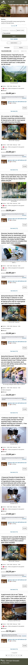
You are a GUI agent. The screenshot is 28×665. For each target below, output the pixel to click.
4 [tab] (16, 81)
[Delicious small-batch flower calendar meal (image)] (14, 132)
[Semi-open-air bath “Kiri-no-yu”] (14, 612)
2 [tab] (12, 81)
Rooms (21, 47)
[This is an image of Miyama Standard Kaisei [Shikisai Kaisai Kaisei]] (14, 375)
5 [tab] (18, 81)
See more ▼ (14, 25)
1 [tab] (10, 81)
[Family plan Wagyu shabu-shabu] (14, 74)
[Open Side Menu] (26, 2)
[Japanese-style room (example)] (4, 105)
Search (14, 36)
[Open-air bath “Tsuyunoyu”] (14, 552)
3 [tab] (14, 81)
